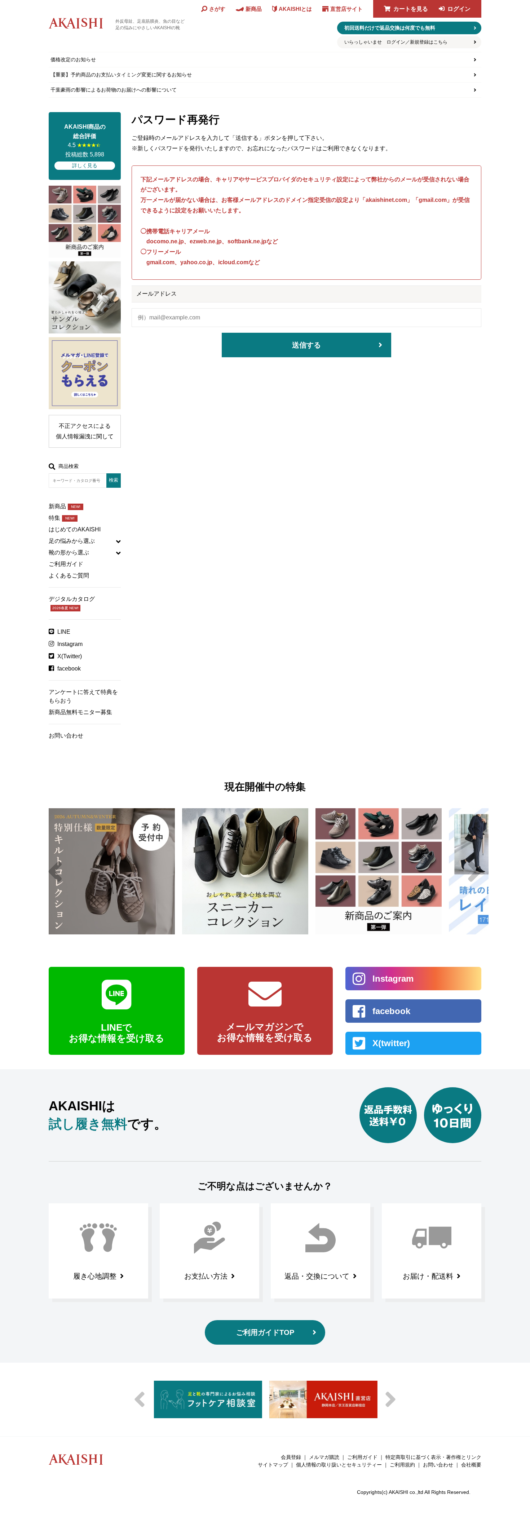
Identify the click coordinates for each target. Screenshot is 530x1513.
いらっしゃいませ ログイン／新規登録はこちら (395, 42)
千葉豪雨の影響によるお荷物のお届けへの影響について (113, 90)
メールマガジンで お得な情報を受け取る (265, 1032)
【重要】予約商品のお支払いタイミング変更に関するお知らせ (121, 75)
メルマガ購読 (324, 1457)
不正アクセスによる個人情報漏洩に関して (85, 431)
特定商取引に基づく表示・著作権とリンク (433, 1457)
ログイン (459, 9)
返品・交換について (316, 1276)
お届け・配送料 (428, 1276)
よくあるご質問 (69, 575)
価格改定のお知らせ (73, 59)
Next (475, 871)
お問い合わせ (66, 736)
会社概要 (471, 1465)
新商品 (64, 506)
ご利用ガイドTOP (265, 1332)
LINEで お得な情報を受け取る (116, 1033)
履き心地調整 (94, 1276)
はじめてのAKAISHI (75, 529)
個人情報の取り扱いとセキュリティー (339, 1465)
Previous (55, 871)
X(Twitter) (69, 656)
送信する (306, 345)
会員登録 (291, 1457)
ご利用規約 (402, 1465)
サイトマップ (273, 1465)
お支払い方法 (206, 1276)
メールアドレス (156, 294)
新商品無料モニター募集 (80, 712)
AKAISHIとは (295, 9)
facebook (69, 668)
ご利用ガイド (66, 564)
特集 (62, 518)
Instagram (70, 644)
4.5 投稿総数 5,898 (85, 146)
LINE (63, 632)
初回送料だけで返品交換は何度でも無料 (389, 28)
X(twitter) (391, 1043)
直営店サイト (346, 9)
